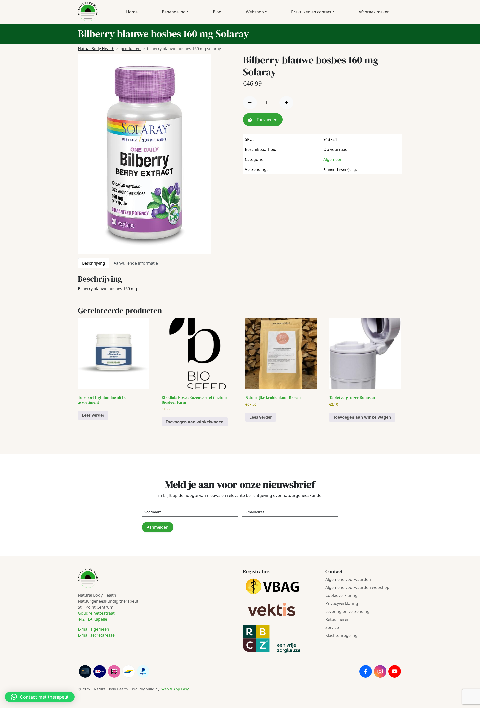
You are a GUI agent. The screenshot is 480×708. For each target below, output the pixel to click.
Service (332, 627)
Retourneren (338, 619)
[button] (40, 697)
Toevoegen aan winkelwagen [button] (195, 422)
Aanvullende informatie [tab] (136, 263)
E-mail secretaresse (96, 635)
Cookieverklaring (342, 595)
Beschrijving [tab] (93, 263)
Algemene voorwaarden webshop (358, 587)
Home (132, 12)
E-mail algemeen (93, 629)
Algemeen (333, 159)
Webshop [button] (255, 12)
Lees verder (93, 415)
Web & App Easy (175, 689)
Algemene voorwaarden (348, 579)
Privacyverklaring (342, 603)
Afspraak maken (374, 12)
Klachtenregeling (342, 635)
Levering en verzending (348, 611)
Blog (217, 12)
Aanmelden (157, 527)
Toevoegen (267, 119)
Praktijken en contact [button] (311, 12)
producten (131, 49)
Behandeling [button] (174, 12)
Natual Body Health (96, 49)
